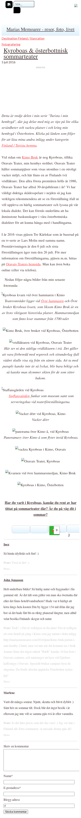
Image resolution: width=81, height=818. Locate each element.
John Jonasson (13, 580)
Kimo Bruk (30, 157)
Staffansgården (19, 395)
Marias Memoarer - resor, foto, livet (40, 29)
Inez (6, 544)
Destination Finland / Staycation (23, 38)
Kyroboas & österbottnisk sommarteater (36, 53)
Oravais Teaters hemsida (23, 264)
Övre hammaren (52, 300)
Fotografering (11, 44)
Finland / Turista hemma (19, 145)
